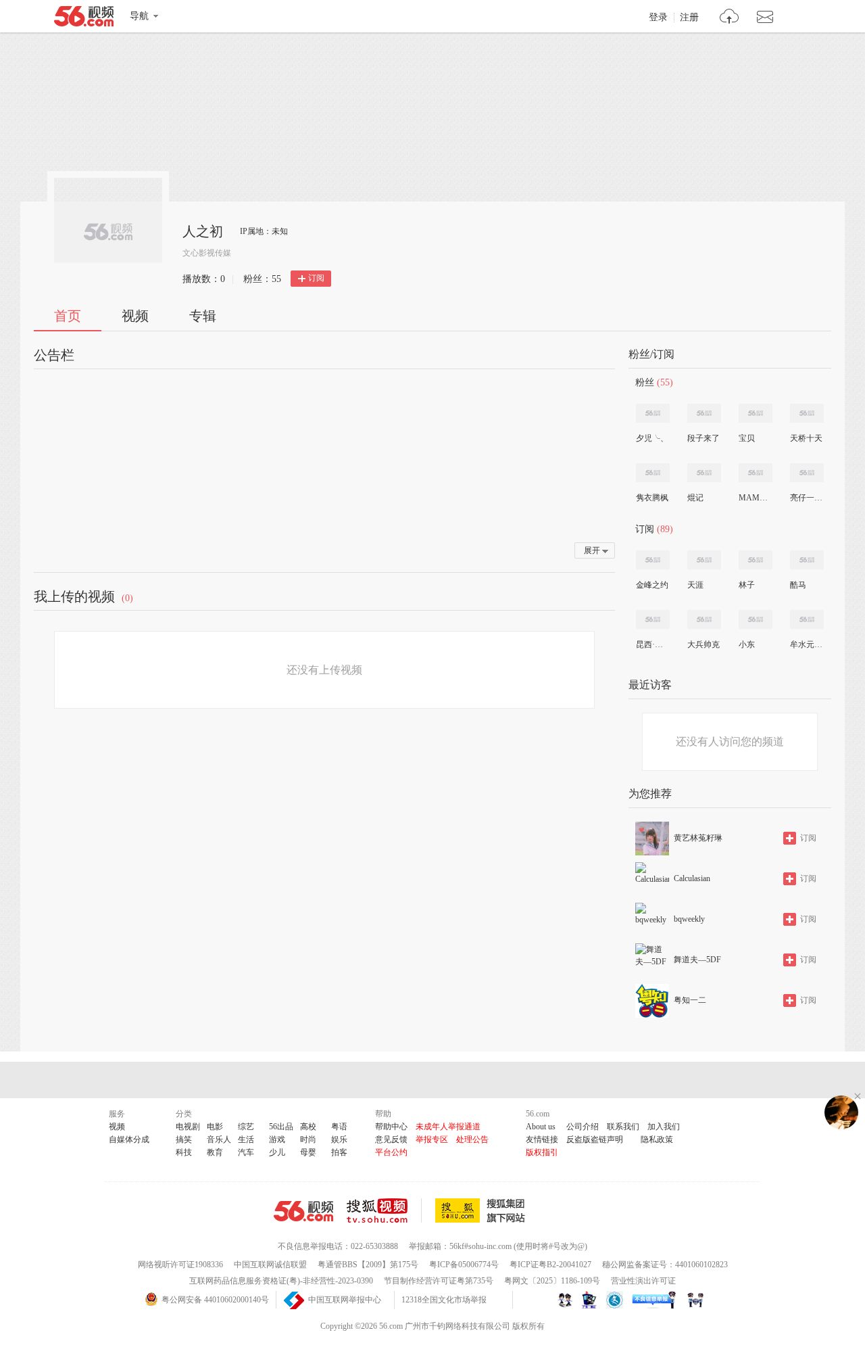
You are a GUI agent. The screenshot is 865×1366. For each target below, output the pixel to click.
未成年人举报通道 (448, 1126)
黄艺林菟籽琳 (698, 838)
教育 (215, 1152)
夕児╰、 (652, 438)
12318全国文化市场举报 (444, 1299)
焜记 (695, 497)
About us (540, 1126)
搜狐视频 (384, 1210)
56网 (303, 1211)
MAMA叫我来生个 (755, 497)
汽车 (246, 1152)
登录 (658, 17)
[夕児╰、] (653, 413)
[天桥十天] (807, 413)
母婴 (308, 1152)
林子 (747, 585)
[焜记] (704, 473)
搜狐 (482, 1210)
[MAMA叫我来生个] (755, 473)
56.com (84, 19)
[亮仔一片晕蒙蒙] (807, 473)
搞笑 (184, 1139)
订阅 (316, 278)
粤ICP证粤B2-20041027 (550, 1264)
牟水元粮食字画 (806, 644)
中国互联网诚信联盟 (270, 1264)
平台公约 (391, 1152)
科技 (184, 1152)
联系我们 (623, 1126)
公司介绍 (582, 1126)
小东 (747, 644)
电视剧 (188, 1126)
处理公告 (472, 1139)
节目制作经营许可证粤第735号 (438, 1281)
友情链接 (542, 1139)
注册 (689, 17)
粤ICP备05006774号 (464, 1264)
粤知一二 (690, 1000)
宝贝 (747, 438)
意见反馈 (391, 1139)
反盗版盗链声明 (594, 1139)
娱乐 (339, 1139)
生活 (246, 1139)
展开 (592, 550)
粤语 (339, 1126)
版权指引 (542, 1152)
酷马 (798, 585)
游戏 (277, 1139)
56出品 (281, 1126)
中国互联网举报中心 (344, 1299)
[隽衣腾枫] (653, 473)
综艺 (246, 1126)
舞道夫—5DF (697, 959)
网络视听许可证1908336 (180, 1264)
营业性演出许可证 (643, 1281)
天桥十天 (806, 438)
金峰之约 (652, 585)
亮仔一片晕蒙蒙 (806, 497)
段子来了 (703, 438)
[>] (729, 18)
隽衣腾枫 (652, 497)
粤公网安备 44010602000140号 (215, 1299)
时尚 (308, 1139)
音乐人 (219, 1139)
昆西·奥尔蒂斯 (652, 644)
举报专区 (432, 1139)
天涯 (695, 585)
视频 (135, 315)
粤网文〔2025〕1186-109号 (552, 1281)
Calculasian (692, 878)
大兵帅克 (703, 644)
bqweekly (689, 919)
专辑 (202, 315)
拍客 (339, 1152)
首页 (67, 315)
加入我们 (663, 1126)
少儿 (277, 1152)
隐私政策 (657, 1139)
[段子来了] (704, 413)
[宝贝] (755, 413)
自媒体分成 (129, 1139)
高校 (308, 1126)
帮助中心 (391, 1126)
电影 (215, 1126)
